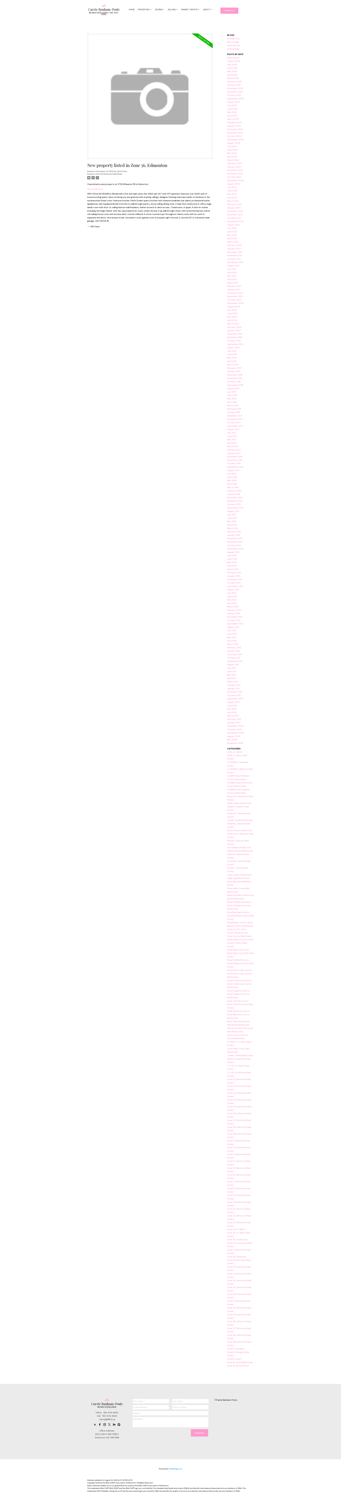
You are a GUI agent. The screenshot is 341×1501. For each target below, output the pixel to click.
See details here (95, 189)
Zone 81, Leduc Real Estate (240, 1362)
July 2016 (231, 473)
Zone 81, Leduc (234, 1359)
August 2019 (233, 347)
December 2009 (235, 726)
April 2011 (231, 678)
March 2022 (233, 241)
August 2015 (233, 511)
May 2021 (231, 276)
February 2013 (234, 610)
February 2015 (234, 531)
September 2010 (235, 698)
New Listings (233, 41)
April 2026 (232, 74)
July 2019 (231, 351)
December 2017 (234, 415)
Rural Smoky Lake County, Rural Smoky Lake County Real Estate (239, 973)
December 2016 (234, 456)
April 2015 (232, 524)
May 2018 (231, 398)
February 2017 (234, 449)
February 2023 (234, 204)
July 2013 (231, 593)
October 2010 (234, 695)
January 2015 (233, 535)
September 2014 (235, 548)
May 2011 (231, 674)
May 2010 (232, 709)
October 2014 (234, 545)
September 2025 (235, 98)
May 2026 (232, 71)
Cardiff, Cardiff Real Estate (240, 820)
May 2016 (231, 480)
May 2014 (232, 562)
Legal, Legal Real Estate (238, 878)
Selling (172, 9)
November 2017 (234, 419)
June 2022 (232, 231)
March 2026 (233, 78)
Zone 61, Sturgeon (236, 1348)
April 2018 (232, 402)
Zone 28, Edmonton (236, 1256)
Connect (229, 10)
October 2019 (234, 340)
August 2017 (233, 429)
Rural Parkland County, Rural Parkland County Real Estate (240, 963)
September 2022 (235, 221)
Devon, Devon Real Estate (239, 830)
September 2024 (235, 139)
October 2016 (234, 463)
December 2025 (235, 88)
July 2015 (231, 514)
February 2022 (234, 245)
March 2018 (232, 405)
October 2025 (234, 95)
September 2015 (235, 507)
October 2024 (234, 136)
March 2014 (233, 569)
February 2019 (234, 368)
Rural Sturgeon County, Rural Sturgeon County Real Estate (238, 994)
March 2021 (232, 282)
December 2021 (234, 252)
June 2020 (232, 313)
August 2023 (233, 184)
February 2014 (234, 572)
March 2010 (233, 715)
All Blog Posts (233, 38)
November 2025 (235, 91)
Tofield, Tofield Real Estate (240, 1055)
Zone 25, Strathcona (237, 1239)
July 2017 (231, 432)
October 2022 (234, 218)
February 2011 (233, 685)
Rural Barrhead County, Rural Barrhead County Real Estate (240, 915)
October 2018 (234, 381)
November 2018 (234, 378)
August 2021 (233, 265)
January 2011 (233, 688)
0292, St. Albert (234, 752)
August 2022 (233, 224)
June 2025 (232, 109)
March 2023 (233, 201)
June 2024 (232, 149)
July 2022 (232, 228)
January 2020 (234, 330)
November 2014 (234, 541)
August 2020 (233, 306)
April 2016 (232, 484)
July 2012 (231, 630)
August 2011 (233, 664)
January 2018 (233, 412)
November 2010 (234, 691)
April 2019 (232, 361)
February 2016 (234, 490)
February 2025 (234, 122)
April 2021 (232, 279)
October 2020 (234, 299)
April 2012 (232, 640)
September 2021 (235, 262)
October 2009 (234, 729)
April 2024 (232, 156)
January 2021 (233, 289)
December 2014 (235, 538)
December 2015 (234, 497)
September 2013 (235, 586)
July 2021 (231, 269)
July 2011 (231, 668)
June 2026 (232, 67)
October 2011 (233, 657)
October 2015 (234, 504)
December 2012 (234, 616)
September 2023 (235, 180)
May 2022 (232, 235)
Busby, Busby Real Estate (239, 803)
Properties (144, 9)
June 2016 (232, 477)
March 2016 (232, 487)
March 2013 (232, 606)
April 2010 (232, 712)
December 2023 (235, 170)
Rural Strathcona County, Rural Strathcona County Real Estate (239, 984)
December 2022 (235, 211)
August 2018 (233, 388)
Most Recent (233, 57)
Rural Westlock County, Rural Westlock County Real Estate (238, 1014)
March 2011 (232, 681)
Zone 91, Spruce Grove (238, 1365)
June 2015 (232, 518)
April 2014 (232, 565)
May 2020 (232, 316)
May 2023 (232, 194)
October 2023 (234, 177)
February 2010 (234, 719)
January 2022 (234, 248)
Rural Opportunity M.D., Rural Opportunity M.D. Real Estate (240, 953)
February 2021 (234, 286)
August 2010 (233, 702)
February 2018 (234, 409)
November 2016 (234, 460)
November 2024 (235, 132)
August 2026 (233, 61)
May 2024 (232, 153)
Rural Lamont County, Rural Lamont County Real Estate (240, 943)
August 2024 (233, 143)
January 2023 (234, 207)
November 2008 (235, 743)
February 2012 (234, 647)
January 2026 (234, 85)
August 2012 (233, 627)
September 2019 (235, 344)
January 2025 (234, 126)
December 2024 (235, 129)
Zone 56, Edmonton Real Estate (109, 174)
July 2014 (231, 555)
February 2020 (234, 327)
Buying (158, 9)
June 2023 (232, 190)
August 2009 (233, 736)
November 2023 (235, 173)
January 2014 (233, 576)
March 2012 (232, 644)
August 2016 (233, 470)
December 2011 (234, 654)
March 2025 (233, 119)
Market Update (189, 9)
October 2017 (234, 422)
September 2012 (235, 623)
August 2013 (233, 589)
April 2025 (232, 115)
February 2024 (234, 163)
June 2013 (232, 596)
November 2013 (234, 579)
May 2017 (231, 439)
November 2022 (235, 214)
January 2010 (233, 722)
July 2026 (232, 64)
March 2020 (233, 323)
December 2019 (234, 334)
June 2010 (232, 705)
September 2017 (235, 426)
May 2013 (231, 599)
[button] (229, 11)
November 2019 (234, 337)
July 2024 (232, 146)
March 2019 (232, 364)
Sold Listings (233, 48)
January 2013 (233, 613)
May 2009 (232, 739)
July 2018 (231, 391)
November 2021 (234, 255)
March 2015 (232, 528)
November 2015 (234, 501)
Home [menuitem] (132, 9)
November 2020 (235, 296)
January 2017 (233, 453)
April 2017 (232, 443)
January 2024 (234, 166)
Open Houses (233, 45)
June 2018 (232, 395)
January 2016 (233, 494)
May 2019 (231, 357)
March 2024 (233, 160)
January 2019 (233, 371)
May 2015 (231, 521)
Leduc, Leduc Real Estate (239, 874)
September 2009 (235, 732)
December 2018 (234, 374)
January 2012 (233, 651)
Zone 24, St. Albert (236, 1229)
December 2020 (235, 293)
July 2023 (232, 187)
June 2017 (232, 436)
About (206, 9)
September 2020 (235, 303)
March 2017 (232, 446)
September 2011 (235, 661)
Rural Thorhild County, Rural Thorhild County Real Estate (240, 1004)
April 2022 (232, 238)
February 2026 (234, 81)
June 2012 (232, 634)
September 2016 (235, 466)
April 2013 (232, 603)
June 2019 (232, 354)
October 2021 (234, 259)
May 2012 (231, 637)
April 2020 (232, 320)
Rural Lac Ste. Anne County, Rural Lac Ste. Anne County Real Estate (239, 932)
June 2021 (232, 272)
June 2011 (231, 671)
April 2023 (232, 197)
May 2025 (232, 112)
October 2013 (234, 582)
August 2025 (233, 102)
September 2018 (235, 385)
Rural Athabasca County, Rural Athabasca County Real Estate (239, 905)
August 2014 (233, 552)
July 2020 (232, 310)
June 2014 (232, 559)
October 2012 (234, 620)
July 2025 (232, 105)
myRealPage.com (175, 1469)
